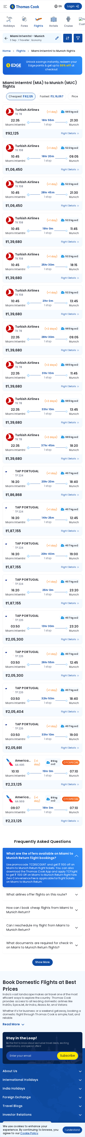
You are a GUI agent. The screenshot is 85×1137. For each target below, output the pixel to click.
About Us (10, 1071)
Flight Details (68, 133)
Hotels (53, 26)
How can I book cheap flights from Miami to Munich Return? (39, 910)
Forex (24, 26)
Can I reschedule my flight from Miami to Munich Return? (38, 927)
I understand (72, 1130)
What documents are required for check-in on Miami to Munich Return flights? (39, 945)
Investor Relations (17, 1115)
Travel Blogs (12, 1106)
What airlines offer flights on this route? (36, 894)
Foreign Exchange (17, 1097)
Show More (42, 962)
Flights (38, 25)
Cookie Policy (29, 1133)
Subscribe (67, 1055)
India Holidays (14, 1088)
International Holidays (20, 1080)
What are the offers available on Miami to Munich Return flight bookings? (39, 856)
